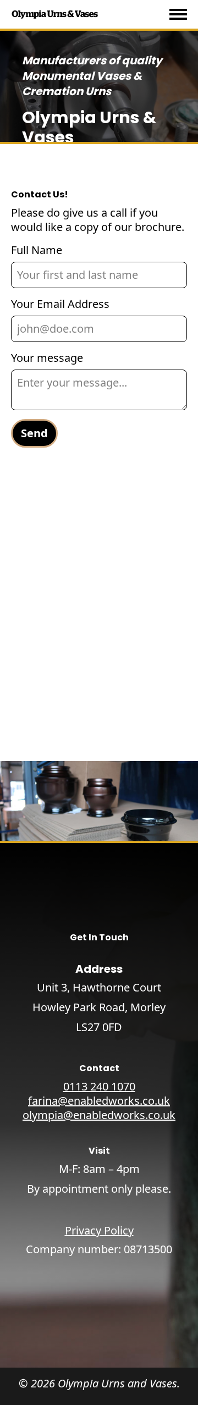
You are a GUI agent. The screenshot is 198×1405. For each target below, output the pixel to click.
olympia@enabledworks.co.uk (99, 1115)
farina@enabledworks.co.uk (99, 1101)
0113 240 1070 (99, 1086)
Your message (47, 358)
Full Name (36, 250)
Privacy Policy (99, 1231)
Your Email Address (60, 304)
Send (34, 433)
